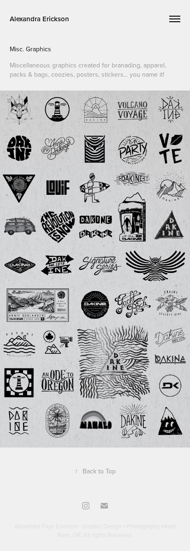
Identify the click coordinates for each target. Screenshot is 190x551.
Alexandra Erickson (39, 19)
